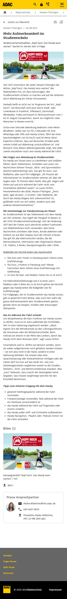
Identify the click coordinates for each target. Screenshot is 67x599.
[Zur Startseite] (7, 4)
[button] (35, 4)
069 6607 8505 (31, 509)
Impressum (55, 589)
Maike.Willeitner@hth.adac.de (39, 503)
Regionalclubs (23, 12)
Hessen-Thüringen (49, 12)
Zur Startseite (5, 12)
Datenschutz (35, 589)
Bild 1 (10, 485)
